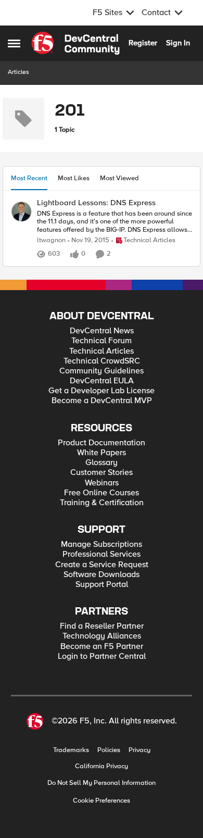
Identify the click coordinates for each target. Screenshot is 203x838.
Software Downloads (101, 575)
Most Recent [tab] (29, 178)
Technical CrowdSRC (102, 361)
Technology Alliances (101, 636)
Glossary (101, 463)
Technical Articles (101, 351)
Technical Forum (101, 341)
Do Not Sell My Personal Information (101, 783)
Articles (18, 72)
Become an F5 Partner (101, 647)
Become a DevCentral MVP (102, 401)
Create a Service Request (101, 565)
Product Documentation (101, 443)
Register (143, 42)
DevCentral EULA (102, 381)
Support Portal (101, 585)
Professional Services (101, 554)
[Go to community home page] (75, 43)
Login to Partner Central (102, 656)
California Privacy (101, 766)
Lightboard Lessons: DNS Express (96, 202)
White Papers (101, 453)
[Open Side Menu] (14, 43)
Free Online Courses (101, 493)
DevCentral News (102, 331)
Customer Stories (101, 473)
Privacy (139, 750)
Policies (108, 750)
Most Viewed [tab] (119, 178)
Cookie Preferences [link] (101, 800)
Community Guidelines (101, 371)
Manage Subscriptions (101, 544)
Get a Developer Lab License (101, 391)
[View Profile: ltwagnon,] (21, 211)
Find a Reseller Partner (102, 626)
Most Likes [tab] (74, 178)
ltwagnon (51, 240)
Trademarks (71, 750)
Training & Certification (102, 503)
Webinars (102, 483)
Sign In (178, 42)
